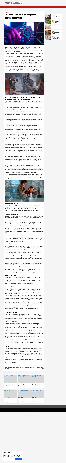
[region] (12, 456)
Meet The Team (6, 406)
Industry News (7, 12)
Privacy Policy (12, 406)
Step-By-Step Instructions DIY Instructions (56, 33)
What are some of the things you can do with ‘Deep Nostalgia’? (14, 367)
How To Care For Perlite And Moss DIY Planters (56, 22)
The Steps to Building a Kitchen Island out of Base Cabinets (56, 38)
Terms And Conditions (19, 406)
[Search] (61, 7)
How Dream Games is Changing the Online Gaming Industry (34, 367)
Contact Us (26, 406)
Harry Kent (6, 402)
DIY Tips (53, 20)
